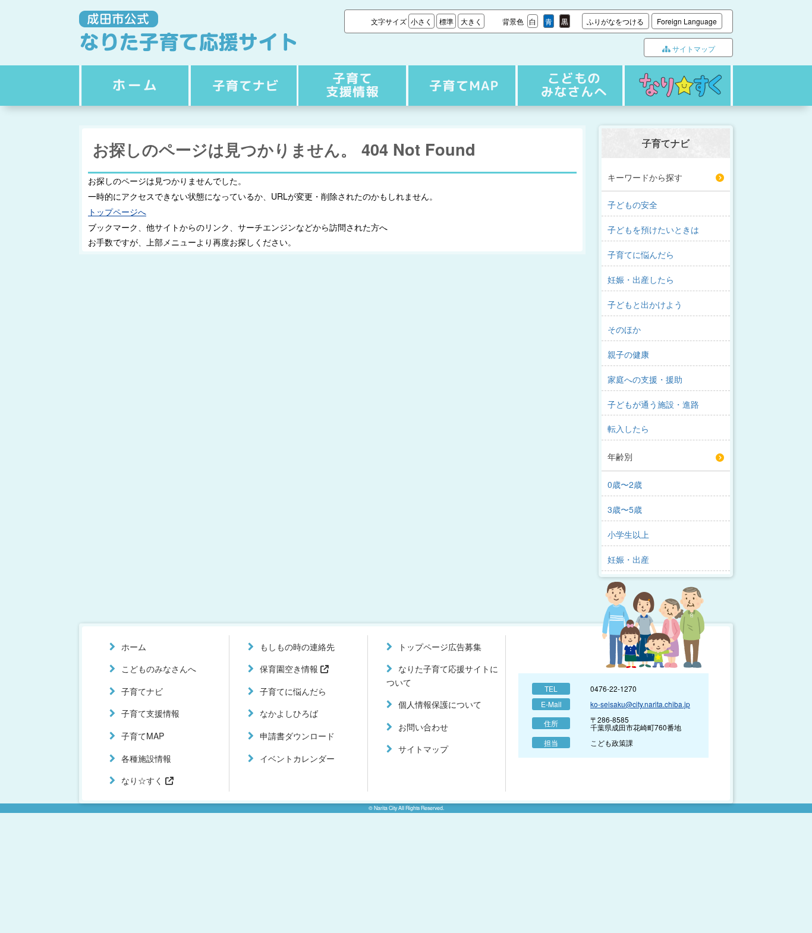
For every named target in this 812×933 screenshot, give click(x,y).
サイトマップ (693, 48)
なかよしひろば (289, 713)
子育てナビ (242, 85)
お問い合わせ (423, 727)
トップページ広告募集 (439, 647)
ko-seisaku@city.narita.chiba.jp (640, 704)
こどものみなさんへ (568, 85)
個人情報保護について (439, 704)
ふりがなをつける (615, 21)
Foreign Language (687, 21)
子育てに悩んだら (293, 691)
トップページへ (117, 212)
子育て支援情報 (351, 85)
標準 (446, 21)
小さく (421, 21)
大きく (471, 21)
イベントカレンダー (297, 758)
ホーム (133, 85)
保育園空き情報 (290, 668)
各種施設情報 (146, 758)
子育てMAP (459, 85)
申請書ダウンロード (297, 736)
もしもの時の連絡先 (297, 647)
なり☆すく (677, 85)
